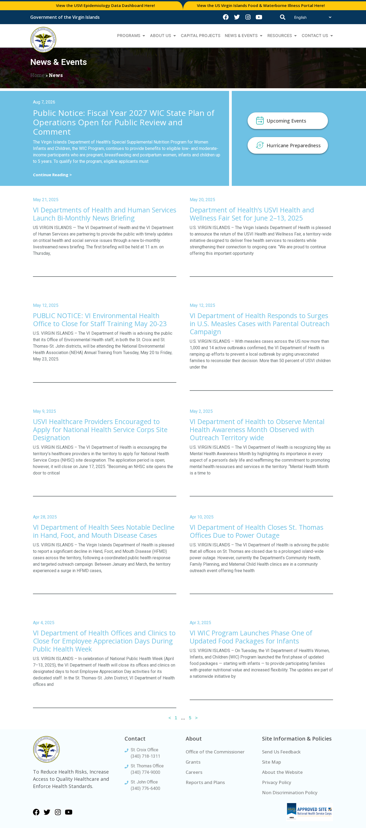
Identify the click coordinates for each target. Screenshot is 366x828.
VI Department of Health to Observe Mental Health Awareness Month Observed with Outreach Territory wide (257, 429)
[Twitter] (237, 17)
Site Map (271, 762)
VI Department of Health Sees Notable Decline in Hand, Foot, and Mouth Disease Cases (103, 531)
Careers (194, 772)
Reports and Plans (205, 782)
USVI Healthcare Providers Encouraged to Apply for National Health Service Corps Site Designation (100, 429)
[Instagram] (248, 17)
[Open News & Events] (261, 36)
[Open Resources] (295, 36)
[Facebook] (226, 17)
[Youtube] (259, 17)
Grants (193, 762)
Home (37, 75)
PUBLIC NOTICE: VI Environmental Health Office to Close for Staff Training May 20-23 (100, 319)
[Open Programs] (144, 36)
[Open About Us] (175, 36)
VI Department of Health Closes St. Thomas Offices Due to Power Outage (256, 531)
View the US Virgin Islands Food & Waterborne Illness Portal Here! (261, 5)
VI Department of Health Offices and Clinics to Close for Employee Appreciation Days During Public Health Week (104, 640)
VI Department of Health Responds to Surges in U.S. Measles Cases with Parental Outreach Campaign (260, 323)
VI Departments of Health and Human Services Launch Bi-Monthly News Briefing (104, 213)
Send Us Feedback (281, 752)
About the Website (282, 772)
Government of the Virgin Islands (65, 17)
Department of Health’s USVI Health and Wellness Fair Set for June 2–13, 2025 (252, 213)
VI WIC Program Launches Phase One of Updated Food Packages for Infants (251, 636)
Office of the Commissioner (215, 752)
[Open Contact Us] (332, 36)
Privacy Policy (276, 782)
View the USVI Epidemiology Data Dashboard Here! (105, 5)
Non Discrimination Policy (290, 792)
